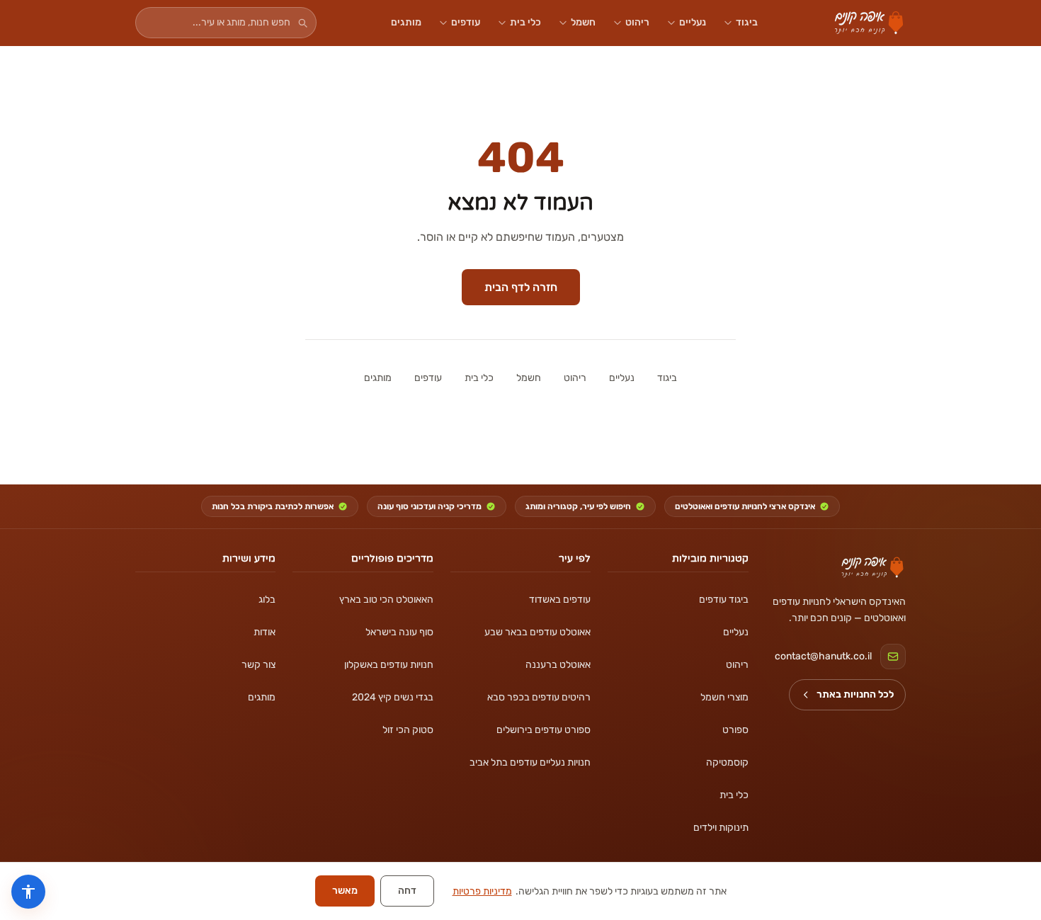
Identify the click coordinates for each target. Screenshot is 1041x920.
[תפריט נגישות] (28, 892)
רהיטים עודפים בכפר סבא (539, 697)
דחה (407, 891)
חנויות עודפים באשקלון (388, 665)
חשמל (583, 22)
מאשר (345, 891)
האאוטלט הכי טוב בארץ (386, 600)
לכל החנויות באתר (855, 694)
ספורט (735, 730)
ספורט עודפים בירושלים (543, 730)
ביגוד (747, 22)
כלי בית (525, 22)
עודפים (465, 22)
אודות (264, 632)
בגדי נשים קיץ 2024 (392, 697)
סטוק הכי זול (407, 730)
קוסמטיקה (727, 762)
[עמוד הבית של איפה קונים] (872, 567)
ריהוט (637, 22)
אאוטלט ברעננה (558, 665)
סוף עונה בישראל (399, 632)
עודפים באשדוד (560, 600)
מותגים (406, 22)
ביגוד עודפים (723, 600)
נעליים (692, 22)
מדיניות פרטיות (482, 891)
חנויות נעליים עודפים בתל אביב (530, 762)
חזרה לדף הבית (520, 287)
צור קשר (258, 665)
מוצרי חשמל (724, 697)
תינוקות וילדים (720, 828)
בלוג (266, 600)
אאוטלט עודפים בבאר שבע (537, 632)
